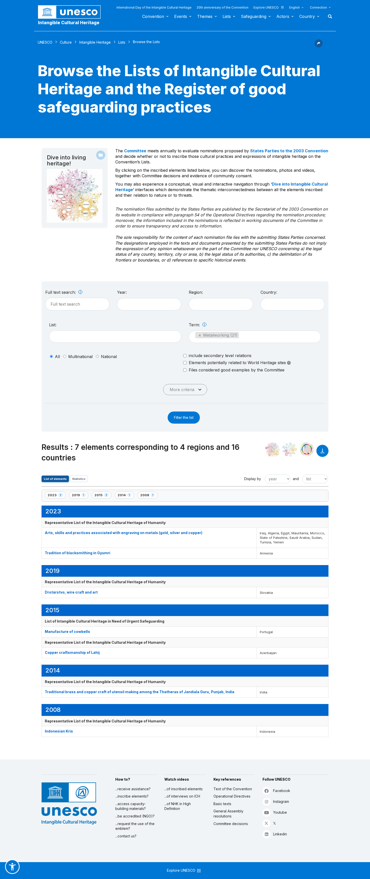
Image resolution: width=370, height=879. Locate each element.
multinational (80, 356)
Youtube (280, 812)
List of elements (55, 479)
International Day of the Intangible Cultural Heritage (154, 7)
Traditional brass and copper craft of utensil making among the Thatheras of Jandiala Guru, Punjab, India (139, 692)
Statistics (79, 479)
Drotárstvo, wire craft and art (71, 592)
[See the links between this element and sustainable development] (306, 449)
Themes (204, 16)
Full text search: (61, 292)
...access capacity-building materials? (130, 806)
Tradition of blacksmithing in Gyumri (77, 553)
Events (180, 16)
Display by (252, 479)
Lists (227, 16)
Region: (196, 292)
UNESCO (45, 42)
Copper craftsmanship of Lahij (72, 652)
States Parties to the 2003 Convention (289, 150)
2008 (149, 496)
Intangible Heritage (95, 42)
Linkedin (280, 834)
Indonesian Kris (59, 731)
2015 (103, 496)
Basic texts (222, 804)
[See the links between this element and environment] (289, 449)
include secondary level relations (220, 355)
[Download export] (322, 453)
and (296, 479)
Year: (122, 292)
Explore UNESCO (266, 7)
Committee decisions (230, 824)
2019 (79, 496)
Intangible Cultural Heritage (68, 22)
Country (307, 16)
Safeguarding (253, 16)
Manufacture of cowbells (67, 631)
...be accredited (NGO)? (135, 816)
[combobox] (149, 304)
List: (52, 324)
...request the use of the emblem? (135, 826)
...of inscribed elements (183, 789)
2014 (125, 496)
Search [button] (328, 16)
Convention (153, 16)
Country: (269, 292)
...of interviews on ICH (182, 796)
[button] (319, 45)
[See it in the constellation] (272, 449)
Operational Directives (231, 796)
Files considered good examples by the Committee (236, 370)
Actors (282, 16)
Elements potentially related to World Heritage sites (238, 362)
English (294, 7)
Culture (66, 42)
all (57, 356)
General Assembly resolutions (228, 813)
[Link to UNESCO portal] (72, 12)
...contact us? (125, 836)
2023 (56, 496)
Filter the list (184, 417)
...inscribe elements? (132, 796)
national (109, 356)
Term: (195, 324)
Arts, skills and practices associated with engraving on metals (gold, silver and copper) (123, 533)
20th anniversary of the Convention (222, 7)
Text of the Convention (232, 789)
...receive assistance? (133, 789)
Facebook (281, 790)
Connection (318, 7)
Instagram (281, 801)
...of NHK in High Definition (177, 806)
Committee (135, 150)
